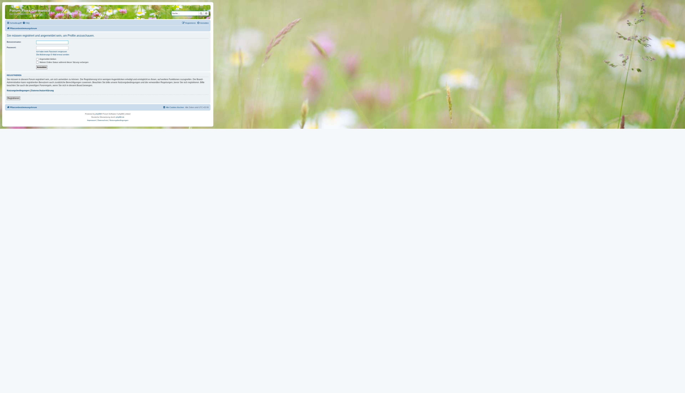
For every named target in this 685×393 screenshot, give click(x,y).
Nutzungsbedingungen (18, 90)
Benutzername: (14, 42)
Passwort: (11, 47)
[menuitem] (26, 23)
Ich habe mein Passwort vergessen (51, 51)
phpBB (98, 114)
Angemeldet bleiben (47, 59)
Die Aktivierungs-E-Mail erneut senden (52, 54)
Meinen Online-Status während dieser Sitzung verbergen (63, 62)
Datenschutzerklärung (42, 90)
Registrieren (13, 98)
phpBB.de (120, 117)
